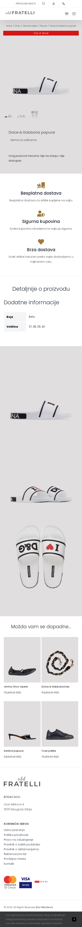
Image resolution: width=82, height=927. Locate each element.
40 (43, 327)
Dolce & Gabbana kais (55, 686)
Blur (38, 907)
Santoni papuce (14, 751)
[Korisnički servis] (43, 3)
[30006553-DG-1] (60, 646)
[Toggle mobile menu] (74, 14)
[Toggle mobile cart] (66, 14)
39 (38, 327)
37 (30, 327)
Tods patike (49, 751)
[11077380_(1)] (22, 710)
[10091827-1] (60, 710)
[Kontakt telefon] (64, 3)
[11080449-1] (22, 646)
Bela (32, 317)
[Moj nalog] (54, 3)
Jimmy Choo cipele (16, 686)
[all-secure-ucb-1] (41, 882)
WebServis (47, 907)
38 (34, 327)
